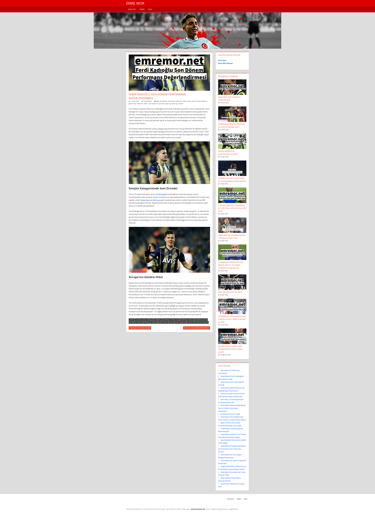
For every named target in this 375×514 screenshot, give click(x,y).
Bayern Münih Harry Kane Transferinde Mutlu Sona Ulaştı (230, 349)
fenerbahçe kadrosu (135, 322)
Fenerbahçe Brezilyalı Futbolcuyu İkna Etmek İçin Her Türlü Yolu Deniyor (232, 449)
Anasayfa (132, 9)
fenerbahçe (163, 101)
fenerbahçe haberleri (175, 101)
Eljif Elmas (156, 200)
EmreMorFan (147, 101)
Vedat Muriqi (145, 200)
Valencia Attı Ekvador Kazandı (140, 328)
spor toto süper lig (165, 104)
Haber (141, 9)
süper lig (174, 104)
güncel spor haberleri (136, 104)
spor (196, 322)
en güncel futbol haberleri (144, 320)
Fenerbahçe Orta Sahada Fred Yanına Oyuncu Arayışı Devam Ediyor (232, 319)
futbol (185, 101)
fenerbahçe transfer (150, 322)
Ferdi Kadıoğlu (161, 194)
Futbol (171, 322)
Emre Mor (135, 3)
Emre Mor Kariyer (225, 63)
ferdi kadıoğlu (163, 322)
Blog (150, 9)
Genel (189, 101)
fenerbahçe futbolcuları (171, 320)
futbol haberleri (180, 322)
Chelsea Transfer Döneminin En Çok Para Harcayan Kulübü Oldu (232, 208)
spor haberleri (153, 104)
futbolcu (190, 322)
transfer (180, 104)
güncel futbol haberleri (199, 101)
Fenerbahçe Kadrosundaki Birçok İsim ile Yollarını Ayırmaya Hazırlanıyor (230, 265)
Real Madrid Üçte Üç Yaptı (230, 292)
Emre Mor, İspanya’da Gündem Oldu (196, 328)
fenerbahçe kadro (201, 320)
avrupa (131, 320)
